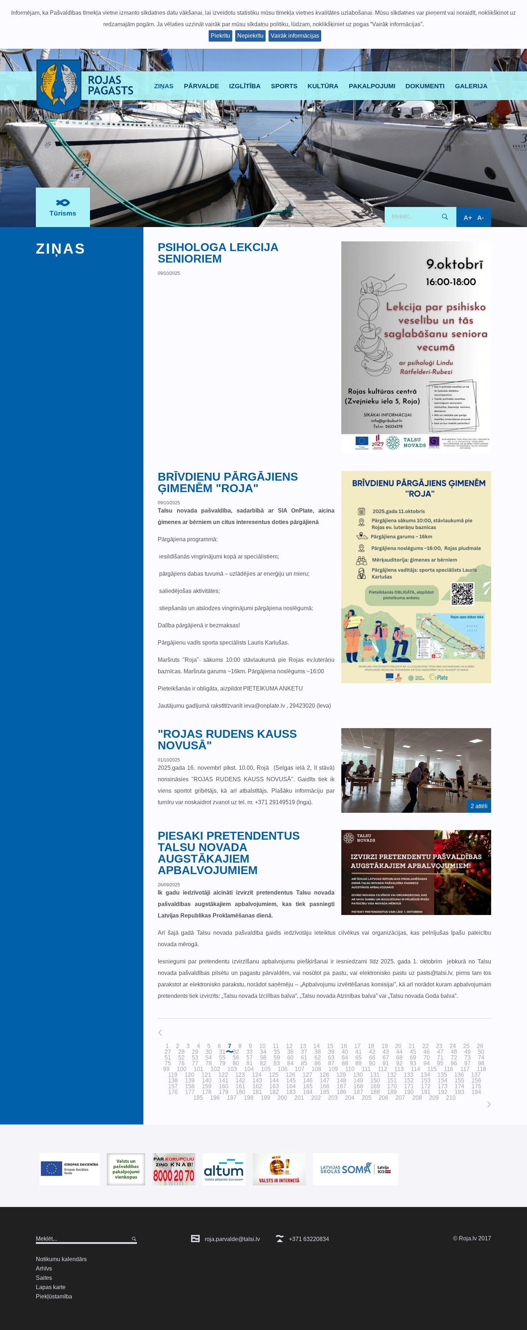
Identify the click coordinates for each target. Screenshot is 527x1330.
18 (371, 1046)
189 (392, 1092)
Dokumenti (425, 86)
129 (341, 1075)
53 (195, 1058)
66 (372, 1058)
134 (425, 1075)
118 (481, 1069)
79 (222, 1063)
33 (249, 1052)
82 (263, 1063)
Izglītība (245, 86)
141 (223, 1081)
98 (481, 1063)
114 (415, 1069)
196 (215, 1098)
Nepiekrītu (250, 36)
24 (453, 1046)
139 (190, 1081)
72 (454, 1058)
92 (399, 1063)
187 (358, 1092)
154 (442, 1081)
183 (291, 1092)
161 (240, 1086)
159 (207, 1086)
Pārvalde (201, 86)
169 (375, 1086)
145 (291, 1081)
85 (304, 1063)
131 (375, 1075)
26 (480, 1046)
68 (399, 1058)
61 (304, 1058)
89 (358, 1063)
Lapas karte (51, 1287)
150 (375, 1081)
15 (330, 1046)
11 (276, 1046)
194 (476, 1092)
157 (173, 1086)
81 (249, 1063)
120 (189, 1075)
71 (440, 1058)
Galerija (471, 86)
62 (317, 1058)
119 (172, 1075)
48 (454, 1052)
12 (289, 1046)
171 (409, 1086)
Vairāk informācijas (295, 36)
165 (308, 1086)
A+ (468, 217)
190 (409, 1092)
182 (274, 1092)
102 (215, 1069)
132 (392, 1075)
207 (400, 1098)
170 (392, 1086)
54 (208, 1058)
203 (333, 1098)
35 (277, 1052)
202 (316, 1098)
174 (459, 1086)
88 (345, 1063)
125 (274, 1075)
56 (236, 1058)
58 (263, 1058)
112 (382, 1069)
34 (263, 1052)
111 (366, 1069)
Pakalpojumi (372, 86)
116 (448, 1069)
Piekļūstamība (54, 1296)
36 (290, 1052)
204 (350, 1098)
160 (223, 1086)
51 (168, 1058)
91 (386, 1063)
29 (195, 1052)
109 (333, 1069)
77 (195, 1063)
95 (440, 1063)
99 (166, 1069)
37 (304, 1052)
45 (413, 1052)
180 (240, 1092)
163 (274, 1086)
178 (207, 1092)
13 (303, 1046)
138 (173, 1081)
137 (476, 1075)
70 (426, 1058)
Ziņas (164, 86)
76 (181, 1063)
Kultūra (323, 86)
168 (358, 1086)
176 (173, 1092)
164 (291, 1086)
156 (476, 1081)
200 (282, 1098)
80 (236, 1063)
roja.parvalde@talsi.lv (231, 1239)
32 (236, 1052)
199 (265, 1098)
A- (480, 217)
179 (223, 1092)
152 (409, 1081)
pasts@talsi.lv (434, 973)
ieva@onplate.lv (264, 706)
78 (208, 1063)
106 (283, 1069)
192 (442, 1092)
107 (299, 1069)
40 (345, 1052)
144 (274, 1081)
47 (440, 1052)
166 (324, 1086)
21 (412, 1046)
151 (392, 1081)
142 (240, 1081)
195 (198, 1098)
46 (426, 1052)
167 (341, 1086)
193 (459, 1092)
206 (383, 1098)
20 (398, 1046)
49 (467, 1052)
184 (308, 1092)
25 (466, 1046)
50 (481, 1052)
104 (249, 1069)
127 (307, 1075)
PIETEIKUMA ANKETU (273, 688)
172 (426, 1086)
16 (344, 1046)
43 (386, 1052)
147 (324, 1081)
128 (324, 1075)
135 (442, 1075)
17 (357, 1046)
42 (372, 1052)
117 (465, 1069)
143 (257, 1081)
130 (358, 1075)
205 (366, 1098)
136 (459, 1075)
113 (399, 1069)
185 (324, 1092)
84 (290, 1063)
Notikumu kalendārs (61, 1259)
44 (399, 1052)
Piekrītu (220, 36)
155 (459, 1081)
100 (181, 1069)
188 (375, 1092)
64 (345, 1058)
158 (190, 1086)
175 (476, 1086)
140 (207, 1081)
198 (248, 1098)
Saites (44, 1278)
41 (358, 1052)
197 (232, 1098)
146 (308, 1081)
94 (426, 1063)
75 (168, 1063)
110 (350, 1069)
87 (331, 1063)
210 (451, 1098)
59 (277, 1058)
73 (467, 1058)
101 (198, 1069)
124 (257, 1075)
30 (208, 1052)
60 (290, 1058)
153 (426, 1081)
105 (266, 1069)
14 (316, 1046)
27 (168, 1052)
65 (358, 1058)
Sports (284, 86)
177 (190, 1092)
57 (249, 1058)
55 (222, 1058)
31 (222, 1052)
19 (384, 1046)
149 (358, 1081)
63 (331, 1058)
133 (408, 1075)
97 (467, 1063)
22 (425, 1046)
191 (426, 1092)
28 (181, 1052)
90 (372, 1063)
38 (317, 1052)
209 (434, 1098)
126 (290, 1075)
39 (331, 1052)
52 (181, 1058)
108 (316, 1069)
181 (257, 1092)
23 (439, 1046)
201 (299, 1098)
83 (277, 1063)
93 (413, 1063)
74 (481, 1058)
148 (341, 1081)
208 (417, 1098)
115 (432, 1069)
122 (223, 1075)
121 (206, 1075)
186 (341, 1092)
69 (413, 1058)
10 (262, 1046)
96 (454, 1063)
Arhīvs (44, 1268)
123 (240, 1075)
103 (232, 1069)
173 (442, 1086)
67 (386, 1058)
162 (257, 1086)
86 (317, 1063)
